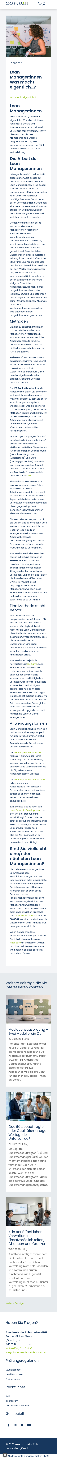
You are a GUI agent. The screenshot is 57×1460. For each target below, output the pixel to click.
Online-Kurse (13, 1379)
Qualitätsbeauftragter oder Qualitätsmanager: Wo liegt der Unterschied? (28, 1132)
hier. (30, 475)
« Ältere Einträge (15, 1303)
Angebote (15, 942)
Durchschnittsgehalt (26, 915)
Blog (26, 1144)
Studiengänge (13, 1369)
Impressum (12, 1400)
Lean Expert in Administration (30, 779)
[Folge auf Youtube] (29, 1425)
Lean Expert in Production (28, 752)
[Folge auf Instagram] (15, 1425)
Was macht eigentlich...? (23, 97)
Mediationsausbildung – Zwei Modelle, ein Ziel (28, 1031)
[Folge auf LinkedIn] (21, 1425)
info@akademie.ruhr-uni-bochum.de (26, 1352)
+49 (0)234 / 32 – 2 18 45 (19, 1348)
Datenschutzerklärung (18, 1405)
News (26, 1039)
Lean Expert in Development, (25, 810)
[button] (5, 1455)
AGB (8, 1396)
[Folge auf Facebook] (8, 1425)
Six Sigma (32, 664)
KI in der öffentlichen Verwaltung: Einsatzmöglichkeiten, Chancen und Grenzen (27, 1238)
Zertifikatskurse (14, 1374)
